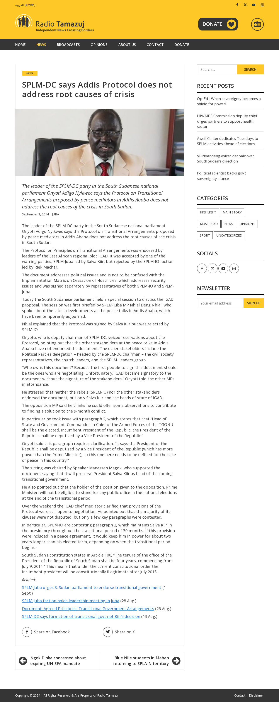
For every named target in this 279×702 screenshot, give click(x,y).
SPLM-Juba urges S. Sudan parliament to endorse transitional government (91, 587)
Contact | (241, 695)
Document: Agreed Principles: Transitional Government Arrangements (88, 608)
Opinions (99, 44)
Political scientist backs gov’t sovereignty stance (221, 176)
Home (20, 44)
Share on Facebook (52, 631)
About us (127, 44)
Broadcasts (68, 44)
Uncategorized (229, 235)
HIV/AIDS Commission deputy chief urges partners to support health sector (227, 121)
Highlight (208, 212)
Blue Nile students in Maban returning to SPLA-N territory (141, 660)
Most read (209, 224)
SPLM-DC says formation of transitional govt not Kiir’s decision (81, 616)
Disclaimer (256, 695)
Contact (155, 44)
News (41, 44)
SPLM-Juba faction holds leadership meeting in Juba (70, 600)
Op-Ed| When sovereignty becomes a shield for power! (229, 101)
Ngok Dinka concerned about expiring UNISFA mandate (58, 660)
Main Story (232, 212)
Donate (182, 44)
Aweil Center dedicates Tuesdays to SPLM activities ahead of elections (227, 141)
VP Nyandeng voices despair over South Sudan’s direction (225, 158)
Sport (205, 235)
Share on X (125, 631)
